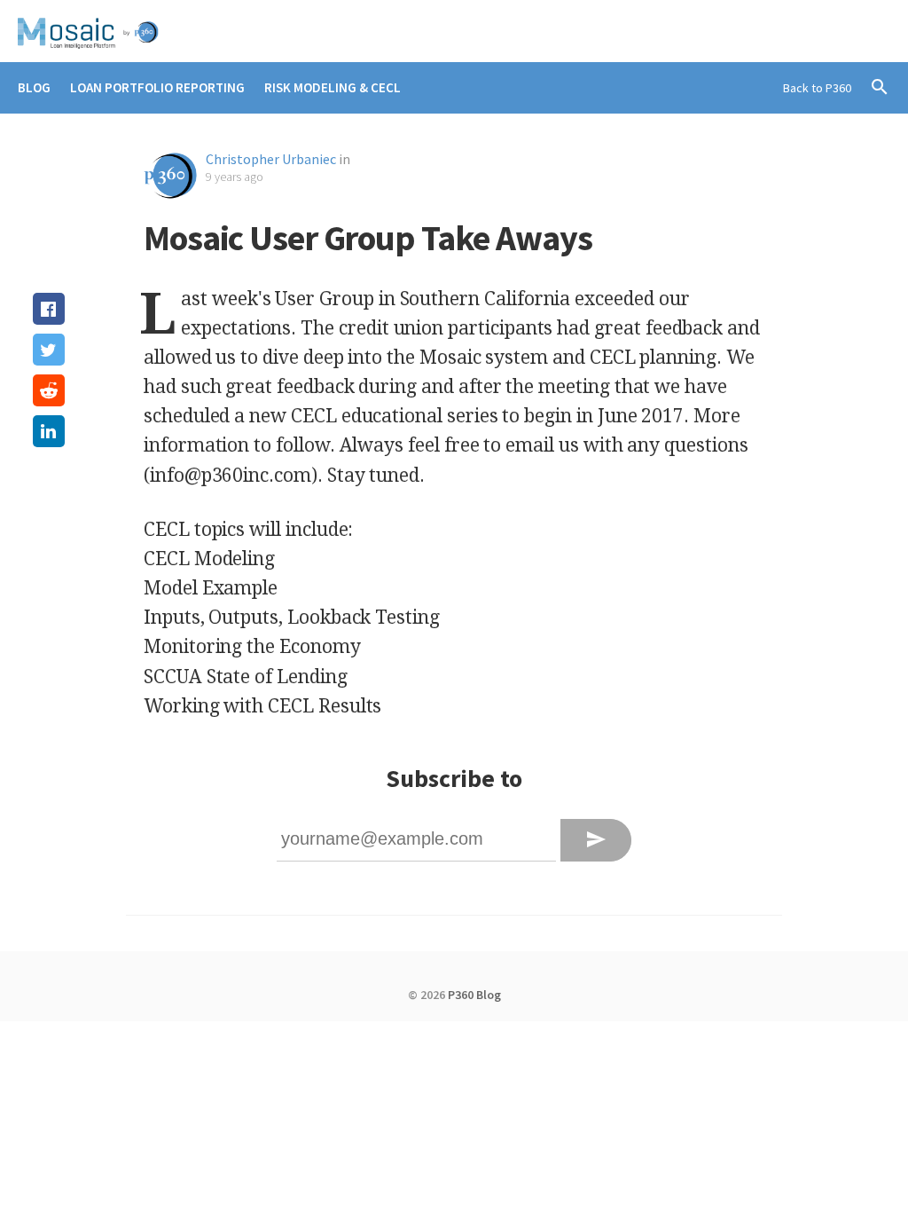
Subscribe (595, 840)
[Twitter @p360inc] (875, 31)
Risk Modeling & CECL (332, 87)
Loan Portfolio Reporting (157, 87)
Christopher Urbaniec (271, 159)
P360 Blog (474, 995)
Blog (34, 87)
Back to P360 (817, 88)
